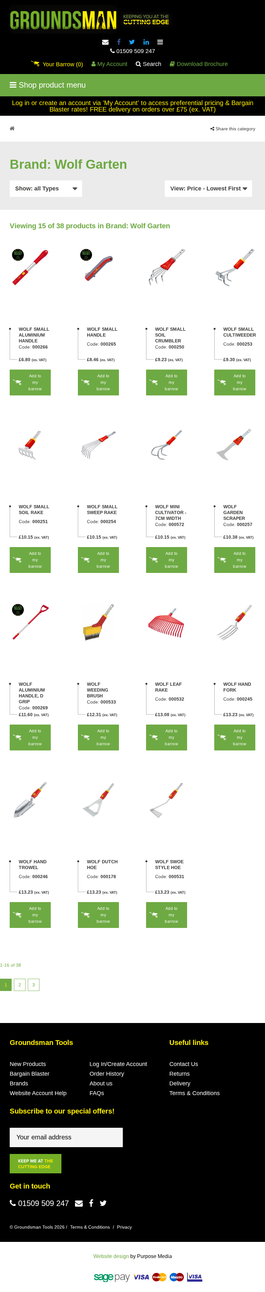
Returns (179, 1074)
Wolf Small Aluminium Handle (34, 335)
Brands (19, 1083)
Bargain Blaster (29, 1074)
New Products (28, 1064)
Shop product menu (51, 85)
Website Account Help (38, 1093)
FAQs (97, 1093)
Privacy (124, 1227)
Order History (107, 1074)
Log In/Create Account (118, 1064)
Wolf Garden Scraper (234, 512)
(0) (63, 64)
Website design (111, 1256)
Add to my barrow (35, 382)
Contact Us (183, 1064)
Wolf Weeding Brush (97, 690)
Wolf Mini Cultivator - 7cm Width (170, 512)
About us (101, 1083)
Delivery (179, 1083)
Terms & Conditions (194, 1093)
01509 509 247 (135, 51)
